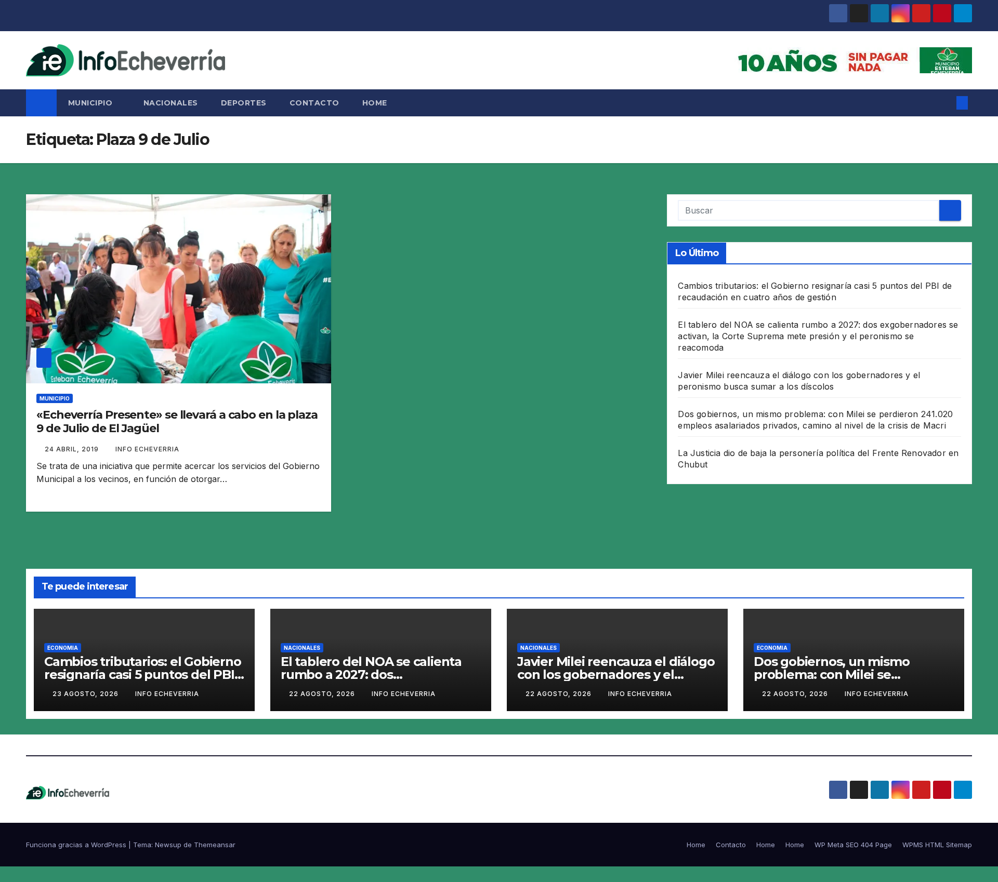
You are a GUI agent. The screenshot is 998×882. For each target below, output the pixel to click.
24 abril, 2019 (73, 449)
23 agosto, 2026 (86, 694)
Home (374, 103)
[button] (945, 103)
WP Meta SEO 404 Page (853, 844)
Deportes (244, 103)
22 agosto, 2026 (323, 694)
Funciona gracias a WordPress (77, 844)
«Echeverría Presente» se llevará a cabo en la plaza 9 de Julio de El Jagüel (177, 421)
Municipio (91, 103)
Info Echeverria (147, 449)
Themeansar (214, 844)
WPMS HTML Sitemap (937, 844)
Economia (62, 648)
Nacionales (170, 103)
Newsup (168, 844)
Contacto (314, 103)
